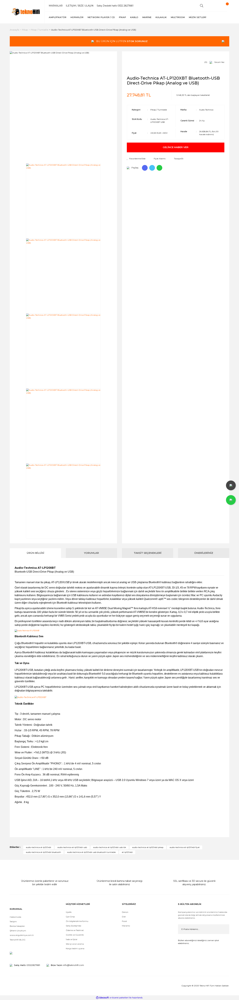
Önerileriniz (203, 552)
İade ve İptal (71, 939)
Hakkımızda (15, 917)
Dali (124, 916)
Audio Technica (206, 109)
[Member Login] (213, 5)
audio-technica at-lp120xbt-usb (72, 847)
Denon (125, 912)
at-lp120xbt (127, 852)
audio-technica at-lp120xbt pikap (147, 847)
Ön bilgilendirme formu (77, 921)
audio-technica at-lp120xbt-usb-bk (109, 847)
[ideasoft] (102, 997)
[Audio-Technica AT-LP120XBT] (27, 631)
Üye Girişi (70, 916)
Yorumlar (91, 552)
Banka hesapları (17, 926)
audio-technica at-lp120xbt (38, 847)
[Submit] (224, 929)
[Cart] (224, 5)
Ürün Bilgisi (35, 552)
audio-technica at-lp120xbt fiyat (185, 847)
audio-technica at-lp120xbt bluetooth (43, 852)
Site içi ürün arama (75, 944)
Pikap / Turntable (158, 109)
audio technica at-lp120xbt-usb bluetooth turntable (91, 852)
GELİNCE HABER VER (175, 147)
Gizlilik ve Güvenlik (75, 935)
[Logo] (26, 11)
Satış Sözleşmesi (73, 925)
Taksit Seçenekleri (147, 552)
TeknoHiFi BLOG (17, 939)
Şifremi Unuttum (18, 930)
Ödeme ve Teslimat (75, 930)
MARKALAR (56, 5)
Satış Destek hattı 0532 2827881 (115, 5)
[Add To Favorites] (136, 158)
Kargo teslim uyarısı (75, 948)
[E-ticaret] (119, 997)
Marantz (126, 925)
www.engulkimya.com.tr (22, 935)
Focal (124, 921)
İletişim (13, 921)
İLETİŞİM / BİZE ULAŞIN (79, 5)
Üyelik (69, 912)
